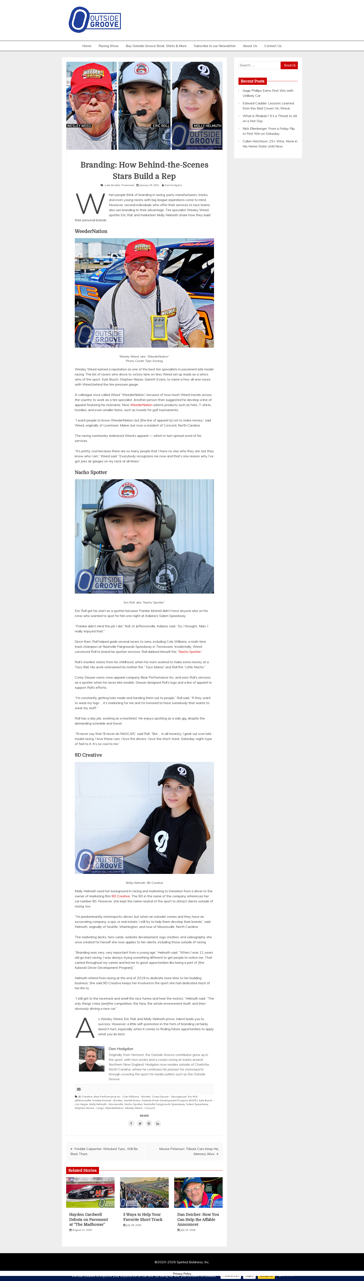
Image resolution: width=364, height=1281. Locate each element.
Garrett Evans (132, 1100)
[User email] (79, 1089)
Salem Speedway (197, 1104)
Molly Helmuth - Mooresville (106, 1104)
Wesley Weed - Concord (140, 1108)
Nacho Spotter (190, 651)
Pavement (128, 185)
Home (86, 46)
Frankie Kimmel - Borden (107, 1100)
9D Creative (121, 896)
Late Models (112, 185)
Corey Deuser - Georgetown (169, 1096)
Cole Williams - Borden (136, 1096)
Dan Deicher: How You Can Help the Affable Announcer (198, 1219)
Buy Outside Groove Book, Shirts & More (156, 46)
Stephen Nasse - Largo (89, 1108)
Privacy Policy (182, 1273)
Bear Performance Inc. (107, 1096)
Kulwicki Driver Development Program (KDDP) (170, 1100)
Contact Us (273, 46)
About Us (250, 46)
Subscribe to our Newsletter (215, 46)
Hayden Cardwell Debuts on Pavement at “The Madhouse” (88, 1219)
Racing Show (109, 46)
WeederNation (141, 405)
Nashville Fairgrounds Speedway (164, 1104)
